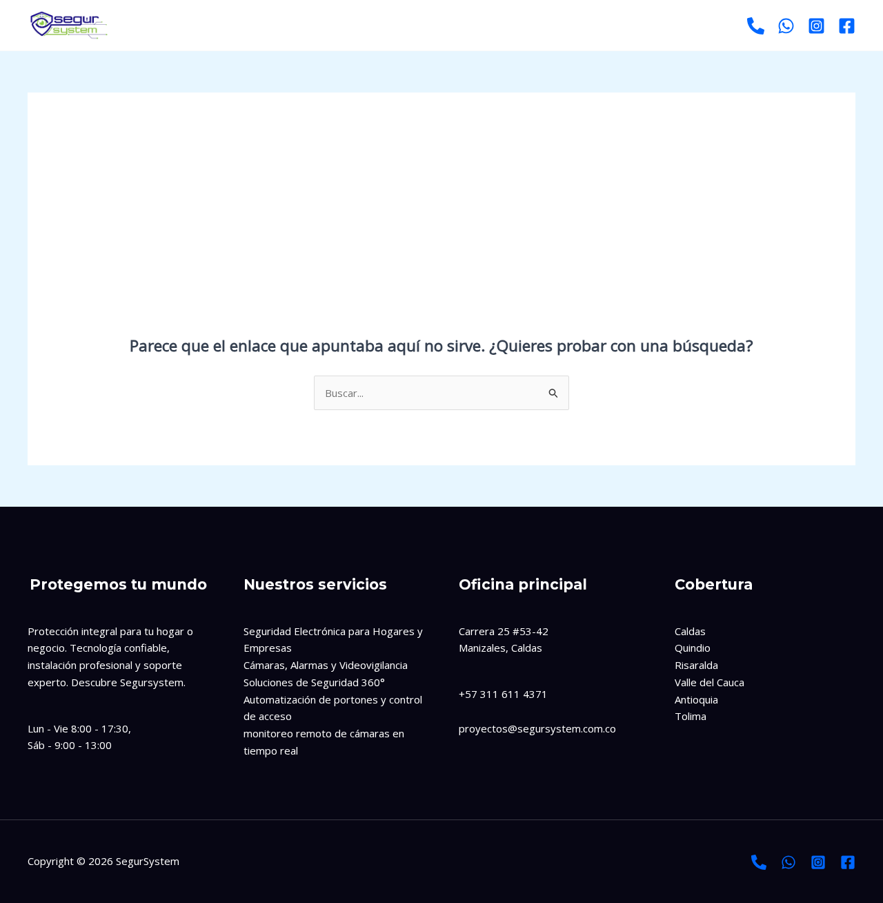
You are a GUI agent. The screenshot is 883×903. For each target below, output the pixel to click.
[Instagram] (816, 26)
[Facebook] (846, 26)
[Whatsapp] (786, 26)
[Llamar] (755, 26)
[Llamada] (758, 862)
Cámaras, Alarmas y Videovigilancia (326, 665)
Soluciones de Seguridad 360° (314, 682)
